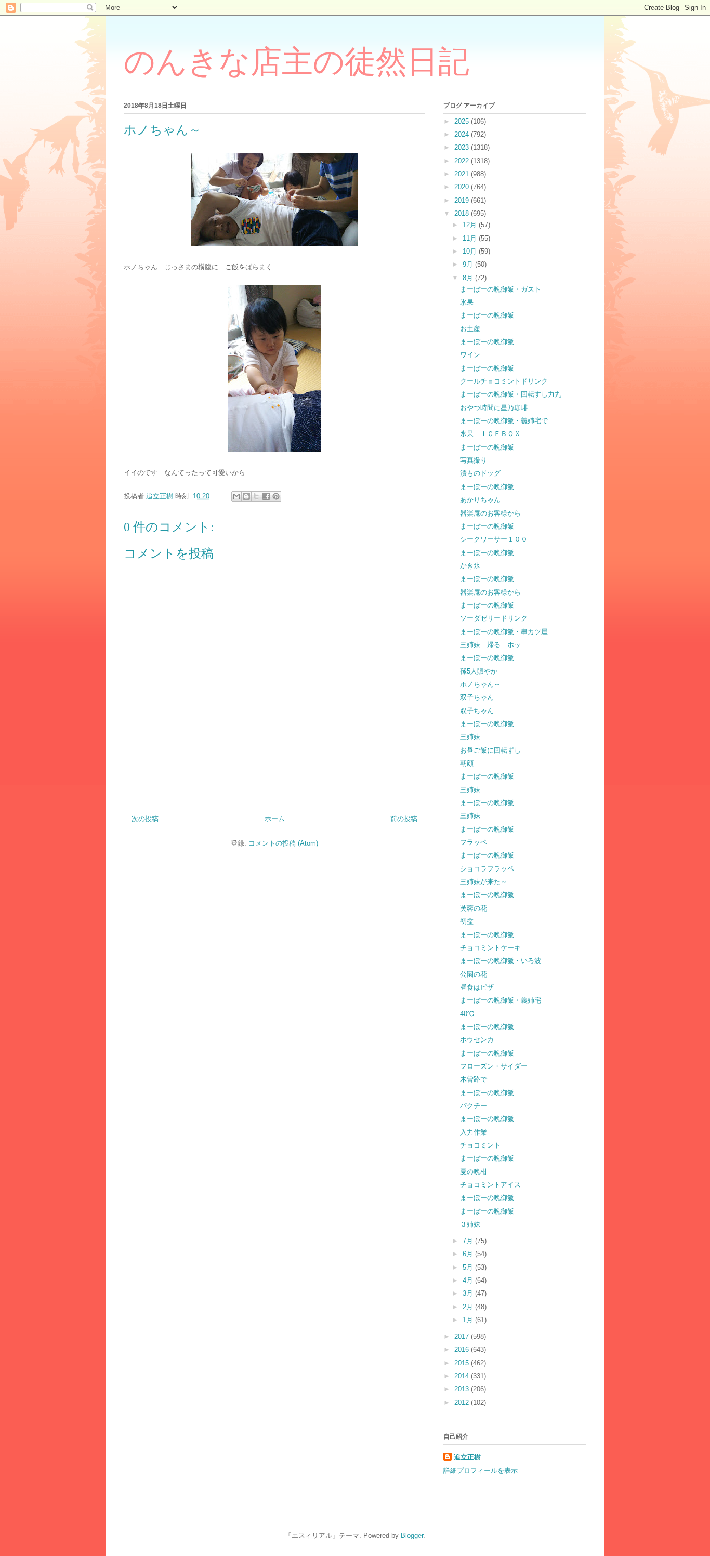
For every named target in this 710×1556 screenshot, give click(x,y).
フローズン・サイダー (494, 1066)
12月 (471, 225)
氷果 (467, 302)
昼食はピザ (477, 987)
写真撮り (473, 460)
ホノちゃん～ (480, 684)
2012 (462, 1402)
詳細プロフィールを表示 (480, 1470)
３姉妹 (470, 1224)
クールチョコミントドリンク (504, 381)
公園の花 (473, 974)
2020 (462, 187)
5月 (469, 1267)
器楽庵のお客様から (490, 513)
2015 (462, 1363)
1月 (469, 1320)
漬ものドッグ (480, 473)
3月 (469, 1293)
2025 (462, 121)
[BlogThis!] (246, 496)
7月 (469, 1241)
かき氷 (470, 566)
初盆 (467, 921)
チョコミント (480, 1145)
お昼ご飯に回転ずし (490, 750)
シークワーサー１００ (494, 539)
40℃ (467, 1014)
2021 (462, 174)
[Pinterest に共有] (276, 496)
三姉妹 (470, 737)
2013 (462, 1389)
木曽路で (473, 1079)
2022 (462, 161)
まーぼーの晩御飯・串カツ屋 (504, 632)
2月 (469, 1307)
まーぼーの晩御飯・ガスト (500, 289)
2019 (462, 200)
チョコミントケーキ (490, 948)
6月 (469, 1254)
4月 (469, 1280)
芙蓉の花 (473, 908)
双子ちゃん (477, 697)
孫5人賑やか (478, 671)
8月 (469, 278)
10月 (471, 251)
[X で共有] (256, 496)
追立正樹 (467, 1457)
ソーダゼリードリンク (494, 618)
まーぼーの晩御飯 (487, 315)
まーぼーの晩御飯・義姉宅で (504, 421)
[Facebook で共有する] (266, 496)
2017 (462, 1336)
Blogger (412, 1535)
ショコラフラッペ (487, 869)
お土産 (470, 329)
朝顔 (467, 763)
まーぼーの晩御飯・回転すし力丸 (510, 394)
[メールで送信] (236, 496)
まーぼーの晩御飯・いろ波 (500, 961)
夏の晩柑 (473, 1172)
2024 (462, 134)
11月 (471, 238)
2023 (462, 147)
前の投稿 (403, 819)
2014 (462, 1376)
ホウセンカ (477, 1040)
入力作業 (473, 1132)
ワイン (470, 355)
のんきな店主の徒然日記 (296, 62)
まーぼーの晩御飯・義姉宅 (500, 1000)
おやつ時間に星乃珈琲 (494, 408)
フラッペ (473, 842)
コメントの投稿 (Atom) (283, 843)
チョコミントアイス (490, 1185)
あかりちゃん (480, 500)
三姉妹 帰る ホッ (490, 645)
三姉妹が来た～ (483, 882)
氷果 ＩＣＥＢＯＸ (490, 434)
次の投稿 (145, 819)
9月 (469, 264)
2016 (462, 1349)
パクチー (473, 1106)
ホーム (275, 819)
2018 (462, 213)
